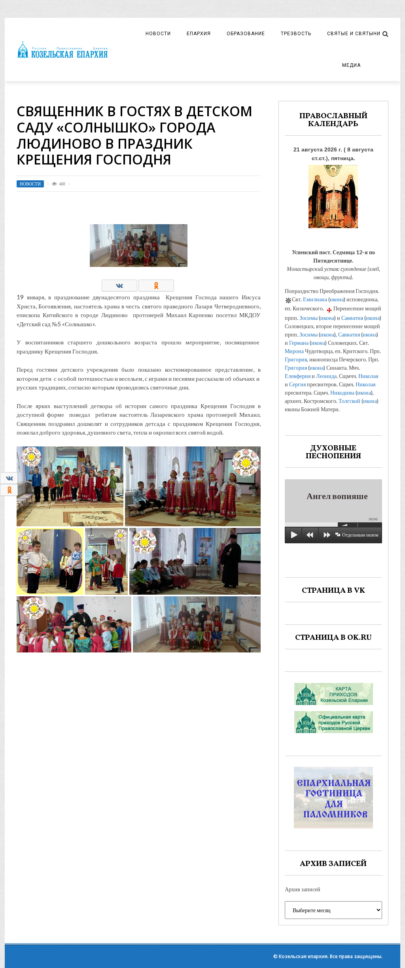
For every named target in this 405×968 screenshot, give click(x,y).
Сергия (297, 384)
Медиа (351, 65)
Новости (158, 33)
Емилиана (315, 299)
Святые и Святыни (353, 33)
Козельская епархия (303, 956)
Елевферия (297, 375)
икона (337, 299)
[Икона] (333, 194)
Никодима (342, 392)
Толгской (349, 400)
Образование (246, 33)
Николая (368, 375)
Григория (296, 359)
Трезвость (296, 33)
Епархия (199, 33)
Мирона (294, 351)
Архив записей (302, 889)
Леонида (326, 375)
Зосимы (308, 317)
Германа (298, 342)
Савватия (352, 317)
